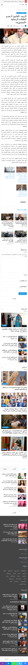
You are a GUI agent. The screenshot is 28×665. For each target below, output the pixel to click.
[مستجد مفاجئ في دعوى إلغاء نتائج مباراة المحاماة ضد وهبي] (22, 497)
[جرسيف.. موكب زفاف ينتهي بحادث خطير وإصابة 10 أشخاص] (7, 234)
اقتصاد (4, 570)
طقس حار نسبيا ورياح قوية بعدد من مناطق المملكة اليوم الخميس (14, 388)
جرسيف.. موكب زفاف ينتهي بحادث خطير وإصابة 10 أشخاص (7, 240)
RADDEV (7, 659)
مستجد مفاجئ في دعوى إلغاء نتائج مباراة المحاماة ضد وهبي (10, 495)
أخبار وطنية (10, 570)
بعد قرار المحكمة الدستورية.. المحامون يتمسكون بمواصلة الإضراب (21, 240)
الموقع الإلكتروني (23, 286)
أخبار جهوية (17, 570)
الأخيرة (14, 469)
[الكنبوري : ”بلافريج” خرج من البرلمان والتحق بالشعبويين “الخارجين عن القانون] (21, 187)
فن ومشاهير (11, 578)
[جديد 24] (21, 4)
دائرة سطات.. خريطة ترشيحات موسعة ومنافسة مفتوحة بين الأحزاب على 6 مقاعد (14, 410)
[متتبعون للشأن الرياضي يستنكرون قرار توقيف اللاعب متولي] (22, 476)
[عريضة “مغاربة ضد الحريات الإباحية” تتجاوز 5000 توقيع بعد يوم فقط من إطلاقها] (9, 170)
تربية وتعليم (9, 573)
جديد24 (18, 576)
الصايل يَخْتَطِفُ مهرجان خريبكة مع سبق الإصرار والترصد (9, 358)
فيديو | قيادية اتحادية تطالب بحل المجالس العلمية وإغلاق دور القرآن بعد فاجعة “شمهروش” (9, 607)
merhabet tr (23, 570)
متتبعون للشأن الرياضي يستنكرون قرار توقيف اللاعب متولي (9, 474)
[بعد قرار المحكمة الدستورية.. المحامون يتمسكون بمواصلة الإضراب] (21, 234)
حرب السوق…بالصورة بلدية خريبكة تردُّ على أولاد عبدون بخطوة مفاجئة (9, 649)
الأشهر (23, 469)
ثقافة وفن (24, 576)
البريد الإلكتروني (23, 280)
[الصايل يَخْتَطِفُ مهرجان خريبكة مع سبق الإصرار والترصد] (22, 359)
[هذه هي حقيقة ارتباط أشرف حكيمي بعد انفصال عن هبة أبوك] (22, 490)
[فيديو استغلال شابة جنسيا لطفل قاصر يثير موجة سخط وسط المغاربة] (22, 504)
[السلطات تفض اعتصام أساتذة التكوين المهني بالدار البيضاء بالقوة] (22, 345)
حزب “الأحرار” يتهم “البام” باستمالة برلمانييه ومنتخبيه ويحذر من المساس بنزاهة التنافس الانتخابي (14, 455)
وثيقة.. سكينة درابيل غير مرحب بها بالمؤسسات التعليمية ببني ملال (9, 481)
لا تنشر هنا (16, 581)
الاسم (25, 274)
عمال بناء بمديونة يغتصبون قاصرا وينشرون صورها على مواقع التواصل (9, 539)
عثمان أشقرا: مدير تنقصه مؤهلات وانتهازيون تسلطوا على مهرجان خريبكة (14, 330)
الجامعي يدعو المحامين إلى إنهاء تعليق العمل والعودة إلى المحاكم (21, 223)
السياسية (24, 573)
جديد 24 (22, 26)
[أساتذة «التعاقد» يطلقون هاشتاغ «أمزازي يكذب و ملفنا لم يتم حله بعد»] (22, 643)
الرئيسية (23, 9)
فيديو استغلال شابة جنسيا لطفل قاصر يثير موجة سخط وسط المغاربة (10, 503)
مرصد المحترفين (22, 584)
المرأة (14, 573)
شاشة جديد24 (18, 578)
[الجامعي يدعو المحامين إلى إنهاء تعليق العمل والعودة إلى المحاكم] (21, 217)
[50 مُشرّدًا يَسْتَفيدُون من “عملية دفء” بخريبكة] (22, 339)
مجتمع (11, 581)
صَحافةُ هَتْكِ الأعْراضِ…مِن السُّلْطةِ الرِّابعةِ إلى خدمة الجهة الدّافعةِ (9, 351)
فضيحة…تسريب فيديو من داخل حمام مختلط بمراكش (10, 532)
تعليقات (5, 469)
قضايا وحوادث (19, 13)
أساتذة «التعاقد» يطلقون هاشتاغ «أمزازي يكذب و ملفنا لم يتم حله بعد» (10, 642)
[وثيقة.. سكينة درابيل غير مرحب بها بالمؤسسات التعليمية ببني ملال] (22, 483)
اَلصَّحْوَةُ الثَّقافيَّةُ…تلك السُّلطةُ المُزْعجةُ (18, 602)
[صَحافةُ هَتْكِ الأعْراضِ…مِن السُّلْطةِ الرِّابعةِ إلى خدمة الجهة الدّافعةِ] (22, 352)
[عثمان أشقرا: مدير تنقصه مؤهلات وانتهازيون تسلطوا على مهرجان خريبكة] (22, 596)
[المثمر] (14, 298)
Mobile (23, 202)
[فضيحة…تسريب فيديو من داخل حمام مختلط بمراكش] (22, 534)
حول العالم (13, 576)
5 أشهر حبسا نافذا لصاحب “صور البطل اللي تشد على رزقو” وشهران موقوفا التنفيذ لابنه (7, 224)
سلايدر (19, 9)
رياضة (7, 576)
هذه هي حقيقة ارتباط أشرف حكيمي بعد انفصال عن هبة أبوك (10, 488)
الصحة (19, 573)
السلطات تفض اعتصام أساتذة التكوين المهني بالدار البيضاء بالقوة (9, 344)
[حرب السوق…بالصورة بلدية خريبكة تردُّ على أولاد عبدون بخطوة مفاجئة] (22, 651)
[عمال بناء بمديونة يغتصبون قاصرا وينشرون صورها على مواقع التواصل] (22, 541)
